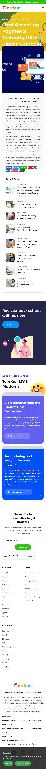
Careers (5, 617)
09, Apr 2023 (22, 99)
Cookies (28, 577)
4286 (37, 99)
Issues (4, 651)
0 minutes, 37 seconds (30, 102)
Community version (9, 647)
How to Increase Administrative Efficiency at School (28, 230)
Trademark (8, 692)
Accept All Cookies (22, 763)
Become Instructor (16, 492)
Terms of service (31, 585)
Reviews (5, 581)
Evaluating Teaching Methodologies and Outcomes (25, 284)
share (9, 167)
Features (5, 601)
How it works (7, 593)
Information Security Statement (32, 599)
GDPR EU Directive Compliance (31, 591)
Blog (3, 589)
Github (4, 635)
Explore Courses (15, 436)
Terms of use (18, 692)
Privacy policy (30, 581)
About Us (5, 573)
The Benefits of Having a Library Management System (27, 258)
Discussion (6, 639)
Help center (6, 577)
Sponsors (5, 609)
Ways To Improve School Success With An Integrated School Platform (28, 244)
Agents (4, 613)
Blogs (12, 20)
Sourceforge (6, 631)
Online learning (7, 585)
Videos (4, 643)
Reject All (8, 763)
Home (4, 20)
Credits (5, 663)
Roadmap (5, 659)
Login (4, 597)
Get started (6, 605)
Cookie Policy (7, 753)
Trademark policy (31, 573)
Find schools (6, 655)
